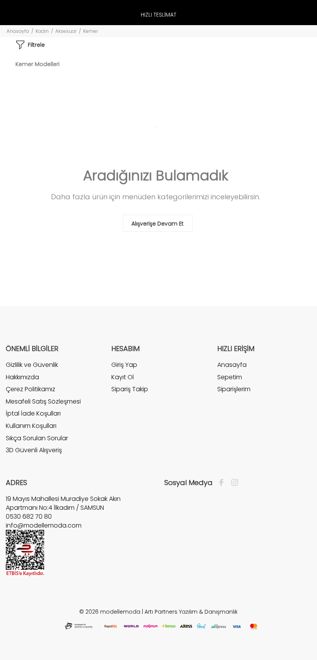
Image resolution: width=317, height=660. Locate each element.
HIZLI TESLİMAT (158, 15)
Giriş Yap (124, 365)
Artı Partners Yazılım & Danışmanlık (191, 612)
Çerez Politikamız (30, 389)
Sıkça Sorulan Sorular (37, 438)
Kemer (90, 31)
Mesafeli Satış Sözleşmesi (43, 401)
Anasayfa (18, 31)
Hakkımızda (22, 377)
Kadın (42, 31)
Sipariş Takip (129, 389)
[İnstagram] (232, 482)
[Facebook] (223, 482)
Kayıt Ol (122, 377)
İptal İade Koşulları (33, 413)
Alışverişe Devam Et (157, 223)
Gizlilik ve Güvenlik (32, 365)
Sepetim (229, 377)
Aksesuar (66, 31)
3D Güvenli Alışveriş (34, 450)
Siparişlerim (234, 389)
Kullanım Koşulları (31, 425)
